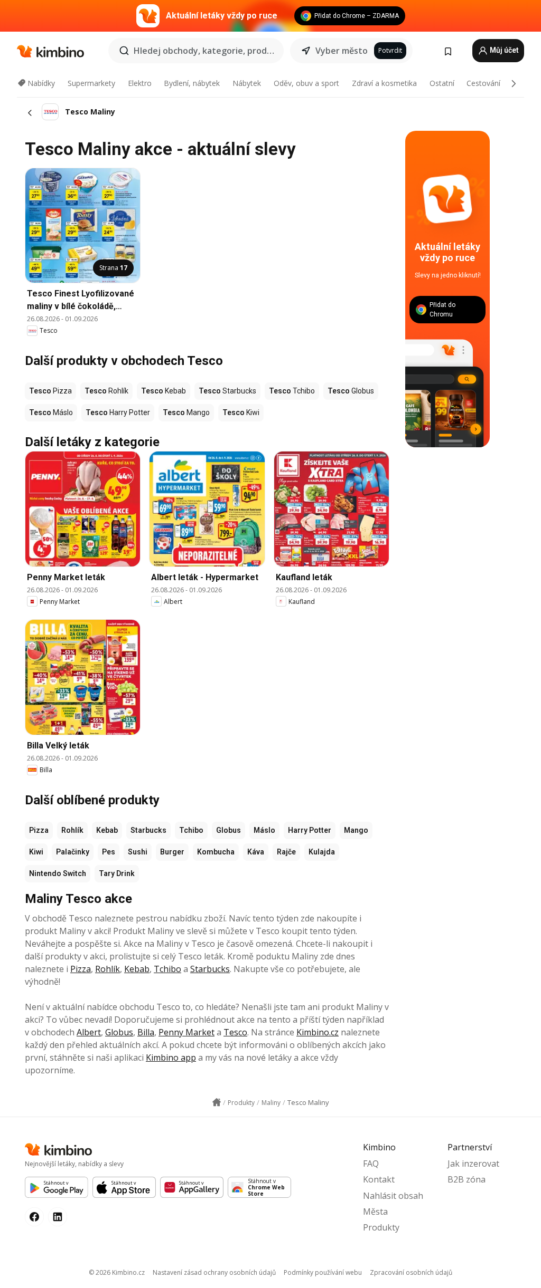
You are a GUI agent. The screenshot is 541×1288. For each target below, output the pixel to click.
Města (375, 1211)
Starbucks (148, 830)
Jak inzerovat (473, 1163)
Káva (255, 852)
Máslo (264, 830)
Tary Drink (117, 873)
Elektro (140, 83)
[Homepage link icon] (216, 1102)
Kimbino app (171, 1057)
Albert (89, 1032)
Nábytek (246, 83)
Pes (108, 852)
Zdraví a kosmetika (384, 83)
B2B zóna (466, 1179)
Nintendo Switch (57, 873)
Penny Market (186, 1032)
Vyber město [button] (341, 50)
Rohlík (72, 830)
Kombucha (216, 852)
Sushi (137, 852)
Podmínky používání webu (323, 1272)
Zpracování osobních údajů (411, 1272)
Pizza (39, 830)
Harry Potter (309, 830)
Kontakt (379, 1179)
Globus (228, 830)
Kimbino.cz (317, 1032)
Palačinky (72, 852)
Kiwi (36, 852)
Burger (172, 852)
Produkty (381, 1227)
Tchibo (191, 830)
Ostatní (442, 83)
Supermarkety (91, 83)
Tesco (235, 1032)
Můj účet (503, 50)
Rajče (286, 852)
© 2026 (117, 1272)
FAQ (371, 1163)
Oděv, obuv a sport (306, 83)
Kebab (107, 830)
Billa (145, 1032)
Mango (356, 830)
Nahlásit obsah (393, 1196)
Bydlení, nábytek (192, 83)
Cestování (483, 83)
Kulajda (322, 852)
